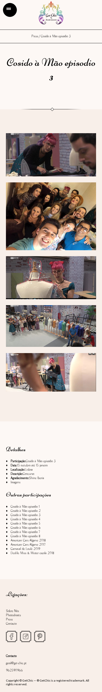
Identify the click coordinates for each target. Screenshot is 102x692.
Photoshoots (13, 615)
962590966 (14, 670)
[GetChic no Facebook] (11, 636)
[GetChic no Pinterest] (39, 636)
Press (34, 36)
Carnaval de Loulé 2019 (25, 549)
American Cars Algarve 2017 (28, 545)
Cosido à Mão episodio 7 (25, 532)
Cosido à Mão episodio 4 (25, 519)
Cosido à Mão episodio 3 (26, 515)
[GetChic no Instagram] (25, 636)
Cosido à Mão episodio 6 (26, 528)
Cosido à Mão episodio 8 (25, 536)
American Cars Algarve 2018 (28, 540)
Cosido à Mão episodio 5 (25, 524)
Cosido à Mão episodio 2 (26, 511)
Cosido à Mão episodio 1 (25, 507)
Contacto (11, 624)
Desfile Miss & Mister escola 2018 (32, 553)
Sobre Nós (12, 611)
